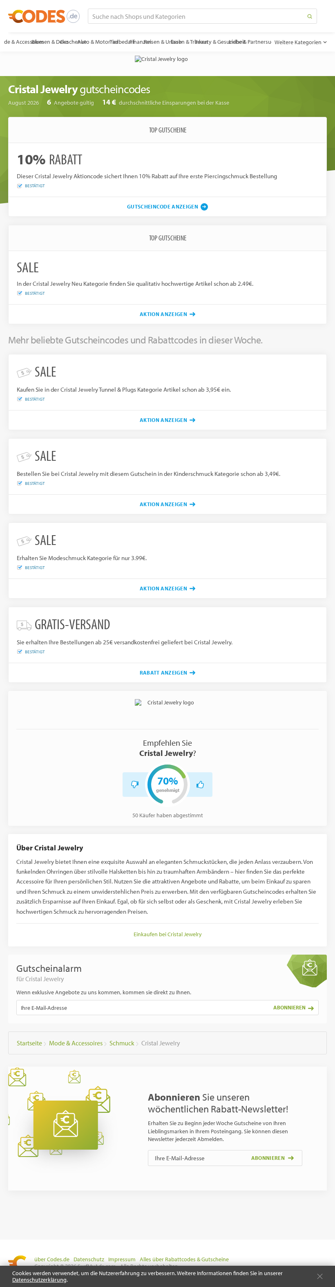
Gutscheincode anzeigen (162, 206)
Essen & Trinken (189, 41)
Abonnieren (289, 1007)
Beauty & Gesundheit (220, 41)
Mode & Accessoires (20, 41)
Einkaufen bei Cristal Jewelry (168, 934)
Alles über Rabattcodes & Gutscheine (184, 1259)
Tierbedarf (122, 41)
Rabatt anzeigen (164, 672)
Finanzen (140, 41)
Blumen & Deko (50, 41)
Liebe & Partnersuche (254, 41)
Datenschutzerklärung (39, 1279)
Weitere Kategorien (298, 42)
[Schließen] (320, 1276)
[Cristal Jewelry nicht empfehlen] (135, 784)
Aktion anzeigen (163, 314)
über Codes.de (51, 1259)
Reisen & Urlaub (162, 41)
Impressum (122, 1259)
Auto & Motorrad (97, 41)
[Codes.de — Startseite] (44, 16)
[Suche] (310, 16)
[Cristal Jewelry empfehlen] (200, 784)
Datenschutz (89, 1259)
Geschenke (73, 41)
